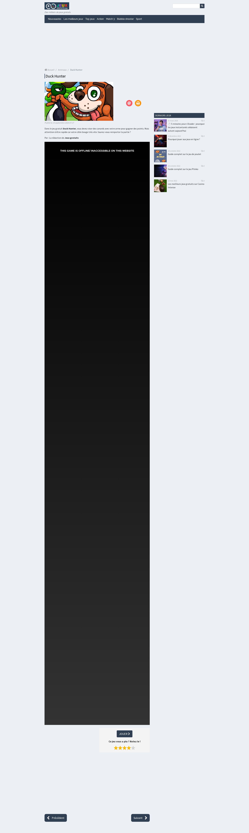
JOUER (123, 734)
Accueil (50, 69)
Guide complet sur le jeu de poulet (184, 154)
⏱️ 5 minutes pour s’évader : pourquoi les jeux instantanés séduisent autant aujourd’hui (186, 127)
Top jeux (90, 19)
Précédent (58, 818)
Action (100, 19)
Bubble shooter (125, 19)
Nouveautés (54, 19)
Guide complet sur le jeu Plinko (183, 169)
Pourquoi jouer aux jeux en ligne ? (184, 139)
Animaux (62, 69)
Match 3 (110, 19)
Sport (139, 19)
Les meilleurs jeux (73, 19)
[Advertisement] (124, 45)
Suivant (138, 818)
